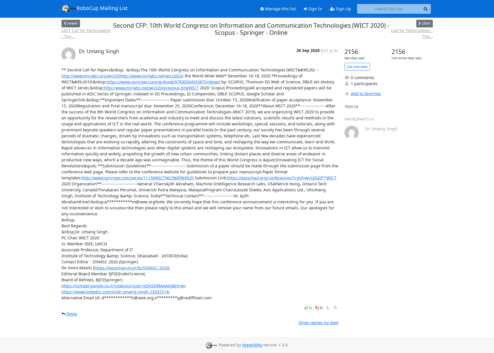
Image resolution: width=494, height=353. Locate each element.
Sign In (314, 8)
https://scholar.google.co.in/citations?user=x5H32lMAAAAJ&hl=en (123, 285)
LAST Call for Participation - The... (86, 33)
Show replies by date (318, 322)
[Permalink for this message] (335, 308)
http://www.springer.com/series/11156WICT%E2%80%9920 (138, 177)
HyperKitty (252, 345)
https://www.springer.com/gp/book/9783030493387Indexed (163, 82)
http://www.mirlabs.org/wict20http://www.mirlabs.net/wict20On (122, 76)
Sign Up (343, 8)
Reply (71, 313)
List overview (357, 66)
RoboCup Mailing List (102, 8)
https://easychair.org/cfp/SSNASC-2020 (131, 267)
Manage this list (280, 8)
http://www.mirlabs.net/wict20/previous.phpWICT (151, 88)
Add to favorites (366, 93)
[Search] (426, 9)
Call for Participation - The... (412, 33)
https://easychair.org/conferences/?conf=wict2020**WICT (281, 177)
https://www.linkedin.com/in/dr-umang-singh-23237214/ (115, 291)
